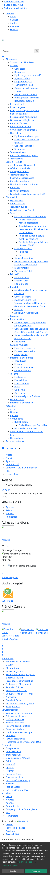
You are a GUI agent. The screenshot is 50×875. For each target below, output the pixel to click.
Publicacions (12, 516)
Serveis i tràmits (10, 709)
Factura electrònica (15, 738)
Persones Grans (14, 774)
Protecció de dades (15, 827)
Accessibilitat (12, 834)
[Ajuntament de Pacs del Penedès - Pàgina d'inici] (18, 43)
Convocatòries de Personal (19, 693)
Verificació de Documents (19, 713)
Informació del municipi (18, 780)
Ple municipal (12, 668)
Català (13, 16)
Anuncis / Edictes (14, 687)
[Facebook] (23, 821)
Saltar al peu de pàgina (15, 8)
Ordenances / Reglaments (19, 684)
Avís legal (10, 831)
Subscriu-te (7, 600)
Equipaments (12, 748)
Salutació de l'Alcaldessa (18, 661)
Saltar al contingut (13, 4)
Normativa (11, 696)
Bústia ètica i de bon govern (20, 703)
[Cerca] (37, 51)
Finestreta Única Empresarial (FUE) (23, 741)
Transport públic (14, 754)
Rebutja (12, 871)
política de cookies (27, 862)
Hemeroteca (12, 474)
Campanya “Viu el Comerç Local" (22, 467)
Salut (8, 761)
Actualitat (12, 448)
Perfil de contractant (16, 690)
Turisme (10, 783)
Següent (14, 577)
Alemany (14, 26)
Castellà (14, 19)
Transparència (13, 706)
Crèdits (9, 824)
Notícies (10, 458)
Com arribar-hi (13, 751)
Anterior (6, 577)
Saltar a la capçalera (14, 1)
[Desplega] (19, 448)
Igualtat (10, 767)
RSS (8, 470)
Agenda (10, 461)
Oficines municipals (16, 716)
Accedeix (6, 539)
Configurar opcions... (11, 865)
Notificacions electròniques (19, 732)
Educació (10, 764)
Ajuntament (7, 658)
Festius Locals (13, 786)
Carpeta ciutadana (15, 729)
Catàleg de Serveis (15, 719)
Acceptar (36, 871)
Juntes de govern (14, 671)
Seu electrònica (13, 700)
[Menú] (3, 55)
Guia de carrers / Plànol (18, 757)
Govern (9, 664)
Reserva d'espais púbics (18, 725)
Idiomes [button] (10, 13)
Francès (14, 29)
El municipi (7, 745)
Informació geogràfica (17, 790)
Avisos (9, 454)
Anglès (13, 23)
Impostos (10, 735)
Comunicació (12, 464)
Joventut (10, 770)
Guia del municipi (14, 777)
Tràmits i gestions (15, 722)
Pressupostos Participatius (19, 680)
